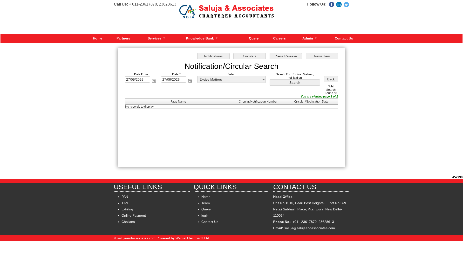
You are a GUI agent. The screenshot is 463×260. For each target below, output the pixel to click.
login (205, 215)
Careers (279, 38)
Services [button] (155, 38)
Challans (128, 222)
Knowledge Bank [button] (200, 38)
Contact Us (344, 38)
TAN (125, 203)
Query (254, 38)
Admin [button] (308, 38)
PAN (125, 197)
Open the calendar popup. (154, 80)
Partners (123, 38)
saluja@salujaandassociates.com (309, 228)
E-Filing (127, 209)
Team (205, 203)
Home (97, 38)
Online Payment (134, 215)
